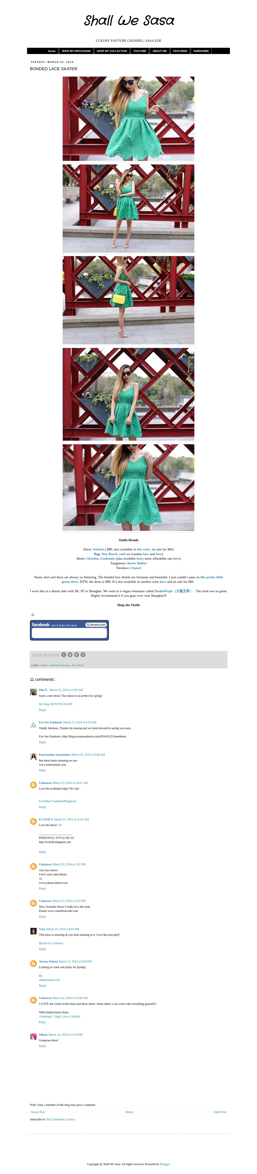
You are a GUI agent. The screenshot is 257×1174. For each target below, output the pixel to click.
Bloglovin (70, 801)
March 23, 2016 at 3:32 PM (69, 900)
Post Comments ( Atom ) (60, 1119)
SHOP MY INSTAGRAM (76, 50)
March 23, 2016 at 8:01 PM (62, 929)
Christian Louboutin (100, 558)
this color (143, 549)
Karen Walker (137, 563)
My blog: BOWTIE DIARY (56, 704)
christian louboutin (59, 665)
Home (52, 50)
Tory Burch (78, 665)
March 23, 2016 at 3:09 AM (66, 690)
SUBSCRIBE (201, 50)
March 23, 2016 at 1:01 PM (69, 864)
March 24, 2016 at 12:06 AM (70, 998)
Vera (42, 929)
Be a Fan (96, 624)
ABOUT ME (160, 50)
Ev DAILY (46, 819)
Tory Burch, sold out (115, 554)
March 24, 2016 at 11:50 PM (66, 1034)
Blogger (164, 1164)
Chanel (136, 568)
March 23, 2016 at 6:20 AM (79, 722)
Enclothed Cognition (51, 801)
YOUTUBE (139, 50)
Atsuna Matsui (48, 961)
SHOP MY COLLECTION (112, 50)
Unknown (45, 782)
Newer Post (38, 1112)
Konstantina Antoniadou (54, 754)
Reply (42, 709)
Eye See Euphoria (50, 722)
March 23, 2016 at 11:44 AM (71, 819)
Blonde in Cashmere (51, 943)
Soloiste (98, 549)
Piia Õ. (43, 690)
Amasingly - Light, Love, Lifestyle (59, 1016)
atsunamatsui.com (49, 980)
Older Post (220, 1112)
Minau (43, 1034)
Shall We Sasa (129, 21)
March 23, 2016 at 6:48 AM (88, 754)
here (146, 554)
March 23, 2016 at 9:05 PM (75, 961)
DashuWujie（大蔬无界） (174, 591)
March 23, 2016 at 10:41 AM (70, 782)
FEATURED (180, 50)
